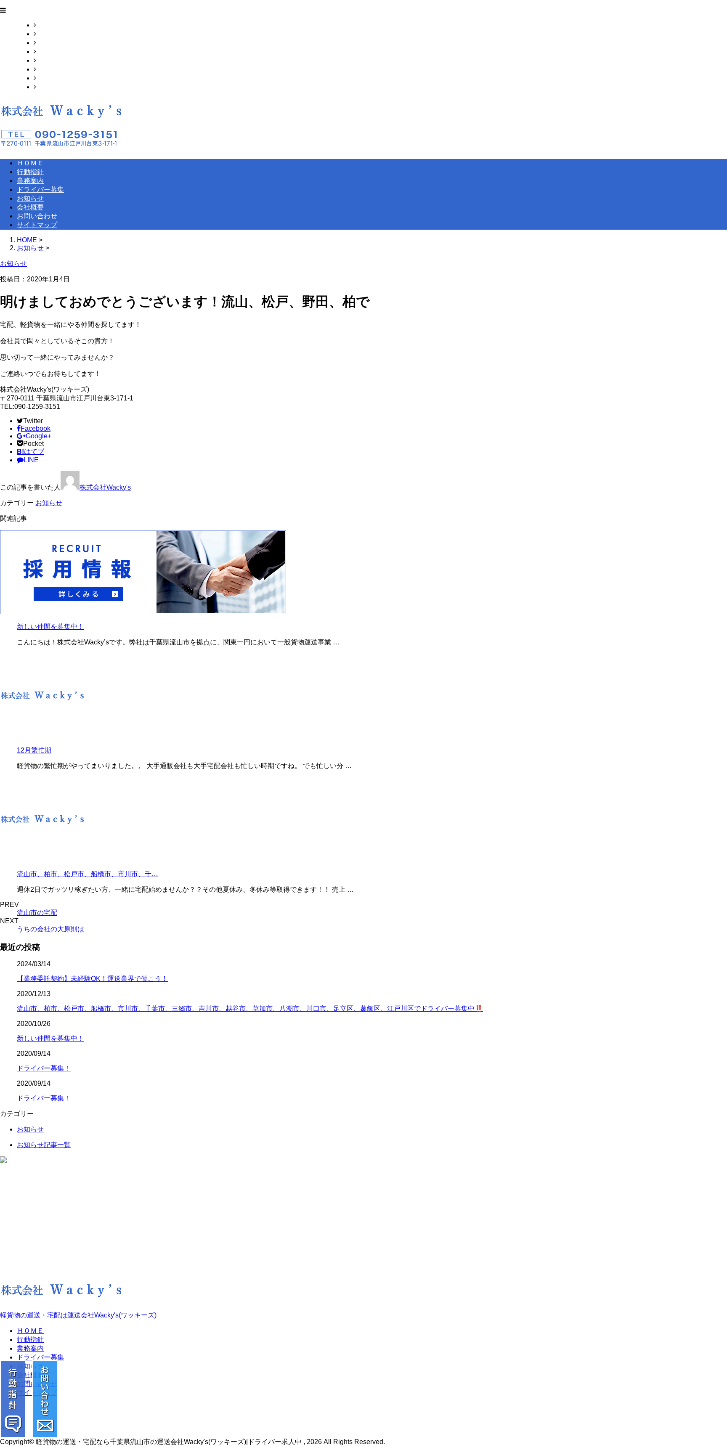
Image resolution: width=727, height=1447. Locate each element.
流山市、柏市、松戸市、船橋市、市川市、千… (87, 873)
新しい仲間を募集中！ (50, 626)
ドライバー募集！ (44, 1068)
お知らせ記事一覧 (44, 1144)
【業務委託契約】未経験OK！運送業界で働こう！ (92, 978)
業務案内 (49, 42)
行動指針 (49, 33)
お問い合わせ (56, 78)
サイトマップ (56, 86)
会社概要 (49, 69)
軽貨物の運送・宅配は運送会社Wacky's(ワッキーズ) (78, 1315)
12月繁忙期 (34, 750)
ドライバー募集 (59, 51)
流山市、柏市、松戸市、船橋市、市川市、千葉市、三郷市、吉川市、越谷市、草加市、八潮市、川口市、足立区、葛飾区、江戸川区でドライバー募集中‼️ (250, 1008)
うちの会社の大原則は (50, 929)
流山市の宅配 (37, 912)
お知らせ (49, 60)
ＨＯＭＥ (49, 25)
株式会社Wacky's (105, 487)
